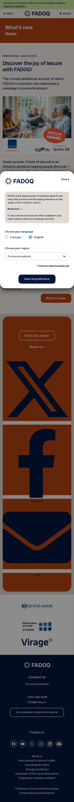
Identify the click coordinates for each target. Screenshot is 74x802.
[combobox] (37, 256)
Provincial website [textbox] (19, 256)
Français (15, 237)
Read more (14, 209)
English (38, 237)
